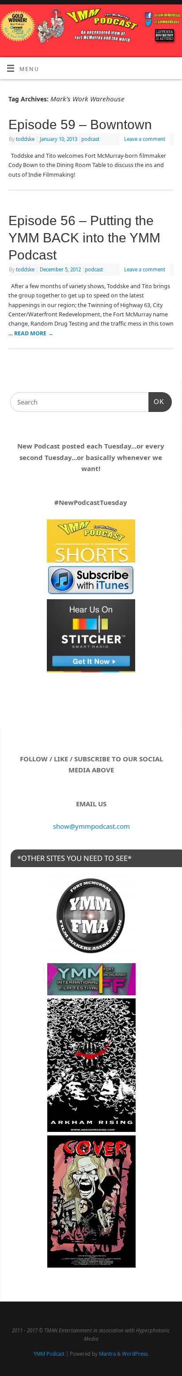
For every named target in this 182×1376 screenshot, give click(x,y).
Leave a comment (144, 139)
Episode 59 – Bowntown (80, 124)
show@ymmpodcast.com (91, 826)
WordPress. (135, 1353)
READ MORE (33, 333)
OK (156, 401)
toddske (25, 139)
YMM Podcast (49, 1353)
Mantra (107, 1353)
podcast (90, 139)
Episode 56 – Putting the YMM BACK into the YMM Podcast (84, 237)
